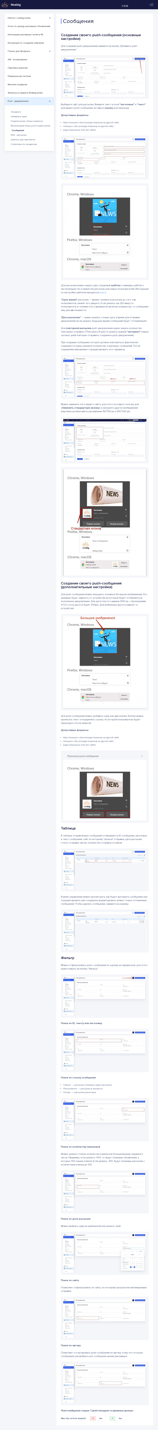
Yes (117, 1418)
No (97, 1418)
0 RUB (125, 6)
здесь (103, 292)
